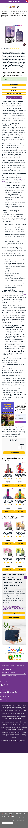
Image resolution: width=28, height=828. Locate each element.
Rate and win (5, 48)
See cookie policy (20, 820)
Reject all (20, 823)
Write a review (14, 617)
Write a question (14, 613)
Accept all (7, 823)
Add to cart (14, 452)
